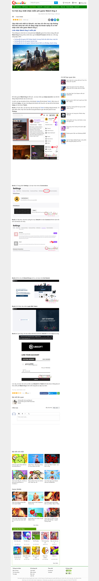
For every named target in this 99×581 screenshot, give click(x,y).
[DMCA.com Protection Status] (69, 574)
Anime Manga (69, 6)
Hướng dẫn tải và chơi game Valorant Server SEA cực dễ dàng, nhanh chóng (35, 43)
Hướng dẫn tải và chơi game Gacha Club (25, 41)
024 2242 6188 (30, 580)
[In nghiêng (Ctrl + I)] (25, 413)
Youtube (50, 572)
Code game (47, 6)
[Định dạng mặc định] (28, 413)
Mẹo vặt (63, 6)
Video (75, 2)
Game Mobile (32, 6)
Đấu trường (15, 570)
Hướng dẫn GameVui (21, 2)
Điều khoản (33, 572)
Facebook (50, 570)
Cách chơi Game (55, 6)
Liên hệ (32, 575)
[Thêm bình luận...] (38, 418)
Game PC (39, 6)
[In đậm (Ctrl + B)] (22, 413)
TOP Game (25, 6)
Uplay (38, 101)
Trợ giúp (15, 574)
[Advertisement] (36, 83)
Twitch (49, 101)
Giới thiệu (32, 570)
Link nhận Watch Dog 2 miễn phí (24, 30)
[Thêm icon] (18, 413)
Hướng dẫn (67, 2)
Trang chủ (18, 6)
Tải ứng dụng (16, 572)
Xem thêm (35, 525)
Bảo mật (32, 574)
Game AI (77, 6)
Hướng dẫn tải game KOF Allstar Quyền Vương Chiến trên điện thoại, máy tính (36, 39)
